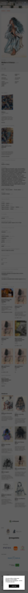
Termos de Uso (11, 581)
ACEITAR (14, 586)
